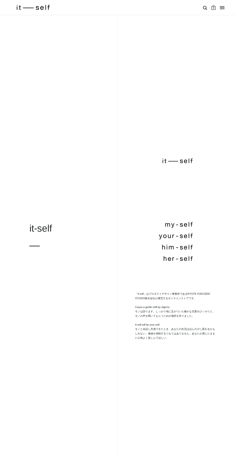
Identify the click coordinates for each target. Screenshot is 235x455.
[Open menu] (222, 8)
